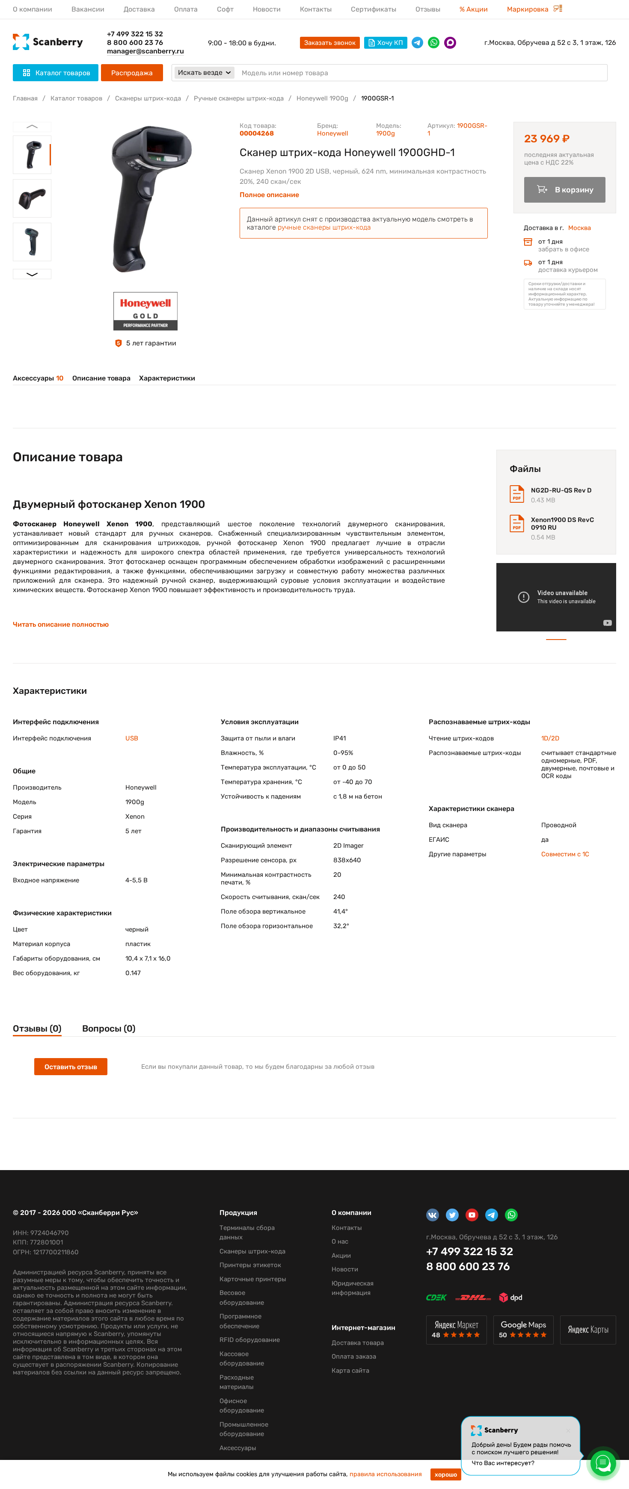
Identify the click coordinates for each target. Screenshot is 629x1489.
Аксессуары (38, 378)
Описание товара (101, 378)
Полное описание (269, 195)
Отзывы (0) (37, 1028)
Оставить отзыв (71, 1067)
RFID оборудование (250, 1340)
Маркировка (528, 9)
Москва (579, 228)
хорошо (446, 1474)
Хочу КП (390, 43)
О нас (340, 1241)
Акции (341, 1255)
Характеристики (167, 378)
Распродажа (132, 73)
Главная (25, 98)
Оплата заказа (354, 1356)
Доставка (139, 9)
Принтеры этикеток (250, 1265)
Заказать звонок (330, 43)
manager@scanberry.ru (145, 51)
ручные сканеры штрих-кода (324, 227)
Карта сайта (350, 1370)
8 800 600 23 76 (135, 42)
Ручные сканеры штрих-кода (239, 98)
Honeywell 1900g (322, 98)
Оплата (186, 9)
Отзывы (427, 9)
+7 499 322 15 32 (135, 34)
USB (131, 738)
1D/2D (550, 738)
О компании (32, 9)
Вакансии (87, 9)
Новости (267, 9)
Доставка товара (358, 1343)
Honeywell (332, 133)
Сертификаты (373, 9)
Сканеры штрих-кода (148, 98)
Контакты (316, 9)
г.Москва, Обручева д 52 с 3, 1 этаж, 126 (550, 42)
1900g (385, 133)
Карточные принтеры (253, 1279)
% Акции (474, 9)
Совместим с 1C (565, 854)
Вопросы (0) (109, 1028)
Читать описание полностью (61, 624)
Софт (225, 9)
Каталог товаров (76, 98)
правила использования (386, 1474)
